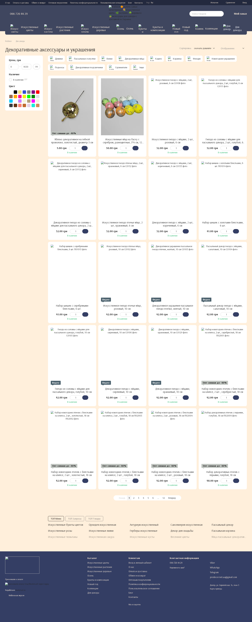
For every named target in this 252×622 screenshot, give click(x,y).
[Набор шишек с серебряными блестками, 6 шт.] (72, 273)
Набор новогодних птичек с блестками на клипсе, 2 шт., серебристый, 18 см (223, 390)
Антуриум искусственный (144, 524)
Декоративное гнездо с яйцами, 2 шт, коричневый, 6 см (172, 224)
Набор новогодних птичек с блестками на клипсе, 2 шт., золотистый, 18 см (72, 473)
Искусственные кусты (142, 537)
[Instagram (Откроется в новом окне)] (185, 2)
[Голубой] (11, 101)
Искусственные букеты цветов (65, 524)
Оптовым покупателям (57, 2)
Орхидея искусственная (102, 524)
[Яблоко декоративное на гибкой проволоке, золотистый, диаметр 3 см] (72, 106)
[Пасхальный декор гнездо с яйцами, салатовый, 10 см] (222, 273)
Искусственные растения (65, 28)
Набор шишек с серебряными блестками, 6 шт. (72, 307)
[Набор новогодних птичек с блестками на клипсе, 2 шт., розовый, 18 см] (172, 439)
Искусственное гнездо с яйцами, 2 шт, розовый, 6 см (173, 141)
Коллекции (211, 28)
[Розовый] (20, 96)
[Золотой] (20, 92)
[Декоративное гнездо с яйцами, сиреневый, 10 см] (122, 356)
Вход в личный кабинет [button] (140, 562)
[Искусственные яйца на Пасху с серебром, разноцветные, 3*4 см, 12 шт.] (122, 106)
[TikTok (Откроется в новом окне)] (189, 2)
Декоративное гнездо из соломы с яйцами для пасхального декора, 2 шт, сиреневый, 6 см (72, 225)
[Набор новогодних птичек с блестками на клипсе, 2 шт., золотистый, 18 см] (72, 439)
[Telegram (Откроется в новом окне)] (193, 2)
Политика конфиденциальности (84, 2)
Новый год (186, 28)
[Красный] (38, 92)
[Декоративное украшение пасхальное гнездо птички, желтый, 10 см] (172, 273)
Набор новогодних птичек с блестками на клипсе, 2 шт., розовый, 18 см (172, 473)
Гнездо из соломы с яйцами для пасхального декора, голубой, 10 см (72, 390)
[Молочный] (38, 101)
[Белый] (11, 92)
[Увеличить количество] (79, 148)
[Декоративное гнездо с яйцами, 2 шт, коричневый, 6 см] (172, 190)
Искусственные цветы (29, 28)
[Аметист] (29, 105)
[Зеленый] (33, 96)
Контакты (139, 2)
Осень (129, 28)
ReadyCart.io (20, 590)
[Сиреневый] (20, 101)
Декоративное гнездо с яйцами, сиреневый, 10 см (122, 390)
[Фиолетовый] (33, 92)
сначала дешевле (202, 48)
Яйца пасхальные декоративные (230, 537)
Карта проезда (216, 588)
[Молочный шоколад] (38, 105)
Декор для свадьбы (182, 530)
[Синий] (24, 92)
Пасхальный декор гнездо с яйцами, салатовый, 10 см (222, 307)
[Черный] (15, 92)
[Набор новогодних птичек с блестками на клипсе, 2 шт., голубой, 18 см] (122, 439)
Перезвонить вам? (177, 567)
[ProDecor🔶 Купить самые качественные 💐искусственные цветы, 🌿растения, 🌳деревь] (22, 565)
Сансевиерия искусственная (186, 524)
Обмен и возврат (39, 2)
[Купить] (85, 148)
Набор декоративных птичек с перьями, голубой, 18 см (222, 473)
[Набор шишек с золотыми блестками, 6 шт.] (222, 190)
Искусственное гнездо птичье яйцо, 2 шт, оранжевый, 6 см (122, 224)
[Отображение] (241, 48)
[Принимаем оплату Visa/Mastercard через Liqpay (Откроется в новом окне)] (27, 583)
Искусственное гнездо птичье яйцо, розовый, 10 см (122, 307)
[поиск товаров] (221, 13)
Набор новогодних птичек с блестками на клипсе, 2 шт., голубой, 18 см (122, 473)
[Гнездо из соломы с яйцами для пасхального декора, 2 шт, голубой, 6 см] (222, 106)
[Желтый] (24, 96)
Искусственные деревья (101, 28)
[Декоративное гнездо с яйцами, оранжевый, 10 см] (172, 356)
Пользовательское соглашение (112, 2)
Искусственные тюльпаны (62, 537)
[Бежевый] (24, 101)
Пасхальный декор (222, 524)
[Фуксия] (33, 101)
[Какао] (24, 105)
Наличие (14, 74)
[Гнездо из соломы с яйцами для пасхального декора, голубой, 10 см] (72, 356)
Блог (130, 2)
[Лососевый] (20, 105)
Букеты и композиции (158, 28)
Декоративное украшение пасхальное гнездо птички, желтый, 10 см (172, 307)
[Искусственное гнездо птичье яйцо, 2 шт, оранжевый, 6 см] (122, 190)
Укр (147, 3)
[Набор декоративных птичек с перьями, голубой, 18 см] (222, 439)
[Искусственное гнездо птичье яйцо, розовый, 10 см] (122, 273)
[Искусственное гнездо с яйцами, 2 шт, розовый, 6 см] (172, 106)
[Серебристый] (38, 96)
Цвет (12, 86)
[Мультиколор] (15, 101)
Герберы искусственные (143, 530)
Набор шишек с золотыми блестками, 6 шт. (222, 224)
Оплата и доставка (21, 2)
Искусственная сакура (101, 537)
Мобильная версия (16, 595)
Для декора (237, 28)
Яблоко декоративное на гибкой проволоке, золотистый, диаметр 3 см (72, 141)
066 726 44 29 (19, 13)
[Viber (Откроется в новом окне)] (201, 2)
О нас (7, 2)
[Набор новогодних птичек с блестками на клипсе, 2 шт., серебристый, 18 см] (222, 356)
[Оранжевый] (15, 96)
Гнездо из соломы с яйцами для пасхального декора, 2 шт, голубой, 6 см (222, 142)
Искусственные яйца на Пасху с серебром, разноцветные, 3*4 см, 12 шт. (122, 142)
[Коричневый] (11, 96)
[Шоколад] (15, 105)
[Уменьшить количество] (70, 148)
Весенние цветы (180, 537)
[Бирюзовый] (33, 105)
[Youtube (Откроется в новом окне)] (197, 2)
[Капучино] (29, 101)
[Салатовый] (29, 96)
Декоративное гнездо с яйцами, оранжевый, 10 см (172, 390)
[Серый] (29, 92)
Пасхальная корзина (223, 530)
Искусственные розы (60, 530)
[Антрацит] (11, 105)
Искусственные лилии (101, 530)
